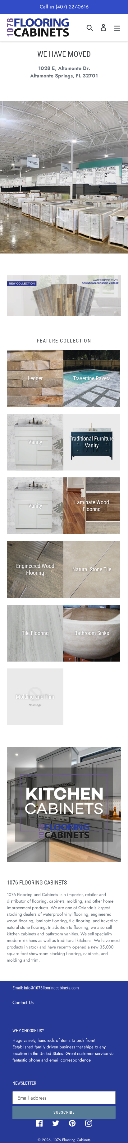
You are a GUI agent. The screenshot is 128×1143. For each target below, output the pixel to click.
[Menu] (117, 27)
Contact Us (23, 1002)
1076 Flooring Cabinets (71, 1140)
